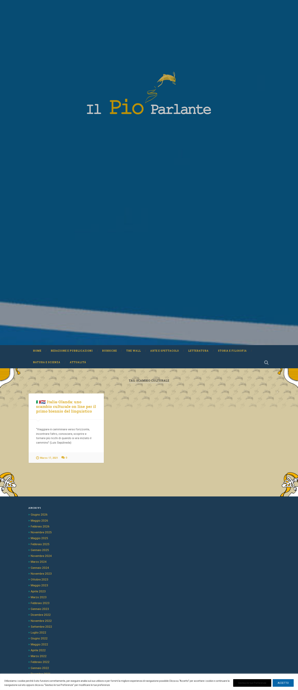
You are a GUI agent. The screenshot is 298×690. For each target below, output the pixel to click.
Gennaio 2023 (40, 609)
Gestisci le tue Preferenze (252, 683)
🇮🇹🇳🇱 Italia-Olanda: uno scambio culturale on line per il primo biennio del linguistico (66, 406)
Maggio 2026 (39, 520)
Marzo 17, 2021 (49, 457)
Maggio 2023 (39, 585)
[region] (149, 682)
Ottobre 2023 (39, 579)
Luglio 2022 (38, 632)
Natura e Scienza (46, 362)
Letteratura (198, 350)
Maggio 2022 (39, 644)
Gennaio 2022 (40, 668)
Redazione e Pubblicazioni (72, 350)
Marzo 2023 (39, 597)
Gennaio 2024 (40, 567)
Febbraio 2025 (40, 544)
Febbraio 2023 (40, 603)
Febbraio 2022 (40, 662)
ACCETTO (283, 683)
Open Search (266, 362)
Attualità (78, 362)
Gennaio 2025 (40, 550)
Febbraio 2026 (40, 526)
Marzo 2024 (39, 561)
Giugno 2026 (39, 514)
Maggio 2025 (39, 538)
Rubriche (109, 350)
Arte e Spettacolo (164, 350)
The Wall (133, 350)
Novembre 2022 (41, 620)
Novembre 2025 (41, 532)
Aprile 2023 (38, 591)
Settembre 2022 (41, 626)
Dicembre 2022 (41, 614)
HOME (37, 350)
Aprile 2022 (38, 650)
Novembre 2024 (41, 556)
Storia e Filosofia (232, 350)
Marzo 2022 (39, 656)
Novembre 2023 (41, 573)
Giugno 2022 (39, 638)
